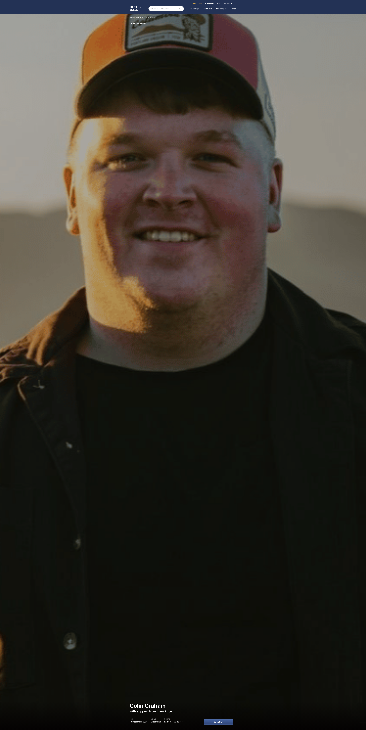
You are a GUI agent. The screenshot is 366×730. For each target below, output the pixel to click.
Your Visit (207, 9)
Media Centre (210, 3)
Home (132, 17)
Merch (233, 9)
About (219, 3)
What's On (195, 9)
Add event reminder (139, 23)
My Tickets (228, 3)
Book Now (218, 722)
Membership (221, 9)
